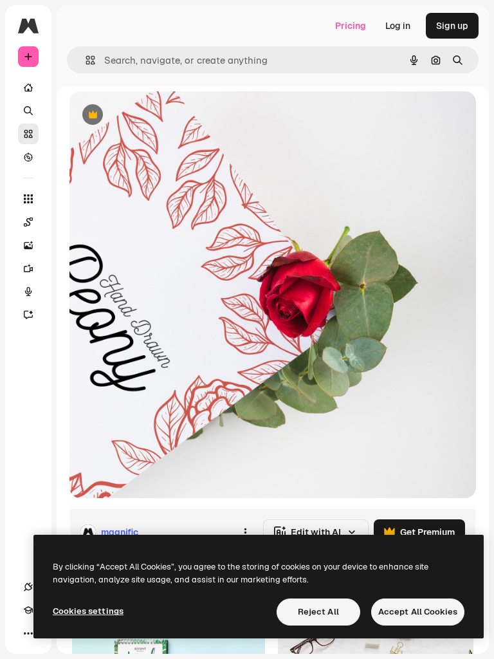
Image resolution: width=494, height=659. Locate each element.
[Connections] (28, 587)
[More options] (245, 532)
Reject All (318, 611)
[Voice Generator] (28, 291)
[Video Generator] (28, 268)
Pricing (350, 26)
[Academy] (28, 610)
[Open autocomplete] (85, 60)
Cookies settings (88, 611)
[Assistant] (28, 314)
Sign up (452, 26)
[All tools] (28, 199)
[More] (28, 633)
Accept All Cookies (417, 611)
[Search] (28, 110)
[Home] (28, 87)
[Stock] (28, 134)
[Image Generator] (28, 245)
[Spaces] (28, 222)
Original (152, 115)
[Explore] (28, 157)
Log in (397, 26)
